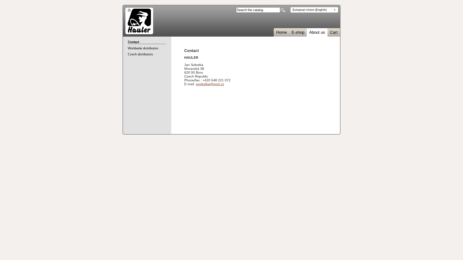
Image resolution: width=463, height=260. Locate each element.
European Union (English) (310, 10)
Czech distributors (140, 54)
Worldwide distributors (143, 48)
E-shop (298, 32)
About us (317, 32)
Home (281, 32)
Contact (133, 42)
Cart (334, 32)
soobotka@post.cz (210, 84)
